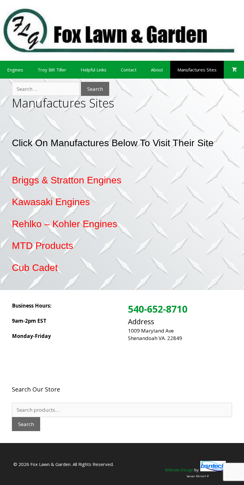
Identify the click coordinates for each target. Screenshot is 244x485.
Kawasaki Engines (51, 202)
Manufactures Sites (197, 70)
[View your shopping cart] (234, 70)
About (157, 70)
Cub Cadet (35, 267)
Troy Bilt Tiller (51, 70)
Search (26, 424)
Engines (15, 70)
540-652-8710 (157, 308)
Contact (129, 70)
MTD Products (42, 245)
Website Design (179, 469)
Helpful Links (94, 70)
